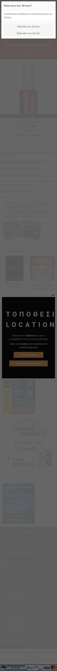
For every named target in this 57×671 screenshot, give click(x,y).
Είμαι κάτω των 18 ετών (28, 33)
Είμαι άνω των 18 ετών (28, 26)
